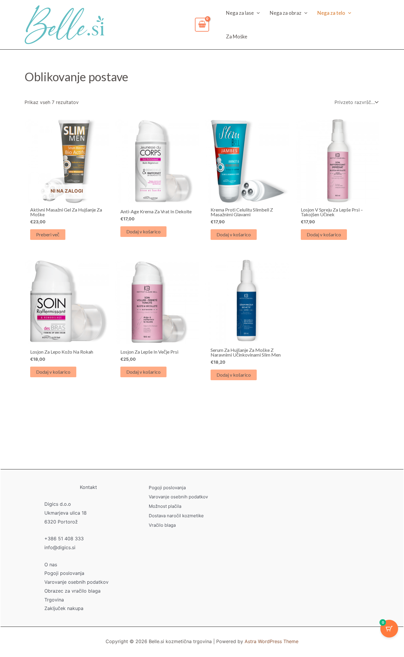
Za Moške (236, 36)
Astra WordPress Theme (271, 641)
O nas (50, 564)
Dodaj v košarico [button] (143, 231)
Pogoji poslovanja (64, 573)
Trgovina (54, 600)
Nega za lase (240, 13)
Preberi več (47, 234)
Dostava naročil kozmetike (176, 515)
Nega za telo (331, 13)
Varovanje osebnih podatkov (76, 582)
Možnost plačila (165, 506)
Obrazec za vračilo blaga (72, 591)
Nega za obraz (285, 13)
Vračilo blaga (162, 525)
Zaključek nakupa (63, 608)
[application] (257, 13)
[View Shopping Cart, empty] (202, 25)
